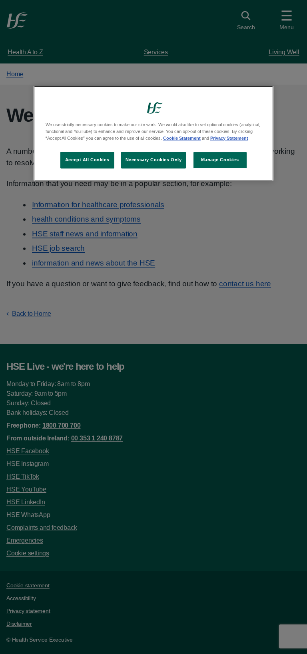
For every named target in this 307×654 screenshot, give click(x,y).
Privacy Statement (229, 138)
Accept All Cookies (87, 159)
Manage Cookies (220, 159)
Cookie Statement (182, 138)
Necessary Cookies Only (154, 159)
